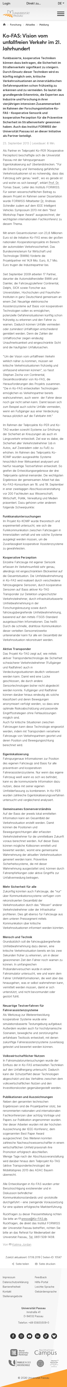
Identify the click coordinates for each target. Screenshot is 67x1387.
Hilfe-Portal (41, 1282)
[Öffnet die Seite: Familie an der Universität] (20, 1363)
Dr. (42, 201)
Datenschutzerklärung (15, 1282)
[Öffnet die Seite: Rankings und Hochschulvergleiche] (19, 1352)
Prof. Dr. (54, 183)
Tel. (31, 1237)
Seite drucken (47, 1263)
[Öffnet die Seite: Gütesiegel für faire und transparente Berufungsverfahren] (40, 1363)
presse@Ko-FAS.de (34, 1219)
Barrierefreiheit (11, 1286)
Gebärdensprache (46, 1291)
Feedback (41, 1277)
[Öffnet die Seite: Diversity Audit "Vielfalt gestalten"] (54, 1363)
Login (6, 3)
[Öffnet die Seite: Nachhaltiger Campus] (45, 1352)
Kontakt (7, 1291)
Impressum (9, 1277)
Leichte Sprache (44, 1286)
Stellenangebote (12, 1296)
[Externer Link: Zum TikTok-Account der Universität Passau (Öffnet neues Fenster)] (46, 1336)
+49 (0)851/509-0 (38, 1322)
